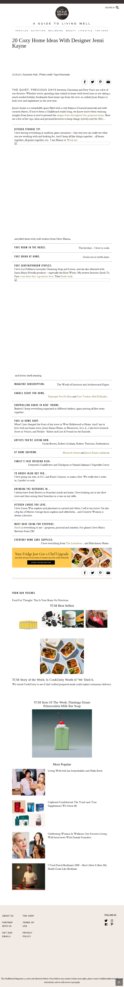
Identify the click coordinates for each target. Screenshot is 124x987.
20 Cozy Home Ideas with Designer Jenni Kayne (58, 43)
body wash (67, 276)
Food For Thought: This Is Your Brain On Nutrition (40, 600)
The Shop (102, 31)
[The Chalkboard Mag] (62, 12)
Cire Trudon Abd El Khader (92, 396)
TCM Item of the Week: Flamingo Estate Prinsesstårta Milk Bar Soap (62, 704)
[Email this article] (108, 82)
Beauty (71, 31)
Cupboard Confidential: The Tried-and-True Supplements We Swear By (72, 803)
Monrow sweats (71, 452)
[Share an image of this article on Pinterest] (100, 82)
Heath (17, 527)
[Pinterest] (111, 923)
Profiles (22, 31)
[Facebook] (106, 923)
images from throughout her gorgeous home (80, 115)
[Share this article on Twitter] (92, 82)
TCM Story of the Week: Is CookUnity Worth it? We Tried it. (53, 680)
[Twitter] (106, 920)
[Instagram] (111, 920)
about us (8, 916)
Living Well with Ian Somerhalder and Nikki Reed (75, 770)
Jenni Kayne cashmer (96, 452)
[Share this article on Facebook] (84, 82)
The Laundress (74, 543)
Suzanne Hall (30, 74)
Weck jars (72, 140)
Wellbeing (55, 31)
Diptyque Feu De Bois (60, 396)
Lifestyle (86, 31)
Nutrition (38, 31)
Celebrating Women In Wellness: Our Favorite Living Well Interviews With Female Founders (77, 835)
